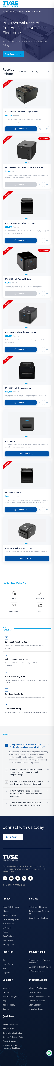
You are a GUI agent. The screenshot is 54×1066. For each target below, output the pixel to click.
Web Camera (8, 940)
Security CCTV (8, 944)
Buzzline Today (9, 1005)
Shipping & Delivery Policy (13, 1037)
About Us (6, 988)
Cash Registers (9, 936)
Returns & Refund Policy (12, 1033)
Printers (6, 911)
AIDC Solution (8, 924)
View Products (11, 54)
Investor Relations (10, 1024)
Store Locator (34, 1005)
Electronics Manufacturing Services (40, 961)
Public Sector (8, 964)
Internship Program (10, 996)
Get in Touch (11, 837)
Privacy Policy (8, 1029)
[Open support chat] (49, 1053)
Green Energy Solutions (38, 918)
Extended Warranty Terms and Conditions (11, 1046)
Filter (23, 71)
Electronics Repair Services (40, 967)
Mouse (5, 932)
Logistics (6, 972)
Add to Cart (22, 129)
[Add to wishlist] (40, 128)
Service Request (35, 992)
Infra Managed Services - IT (39, 912)
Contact (6, 1009)
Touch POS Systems (11, 907)
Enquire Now (25, 454)
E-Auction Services (36, 971)
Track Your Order (36, 1009)
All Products (8, 11)
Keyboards (7, 928)
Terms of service (9, 1041)
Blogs (5, 1001)
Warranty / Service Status (39, 996)
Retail (5, 960)
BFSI (5, 968)
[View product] (46, 128)
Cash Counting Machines (12, 919)
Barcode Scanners (10, 915)
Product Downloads (37, 1001)
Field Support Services (38, 907)
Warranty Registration (38, 988)
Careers (6, 992)
